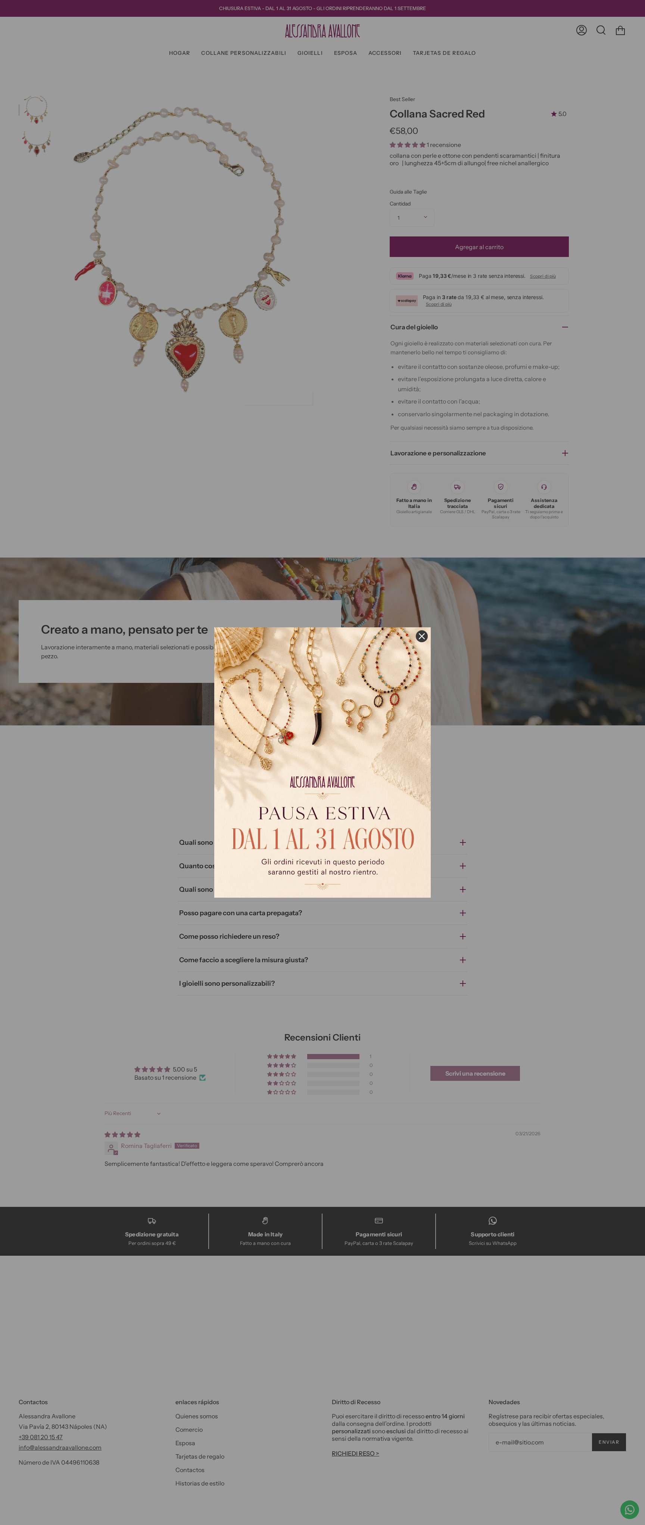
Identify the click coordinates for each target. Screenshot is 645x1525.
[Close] (422, 636)
